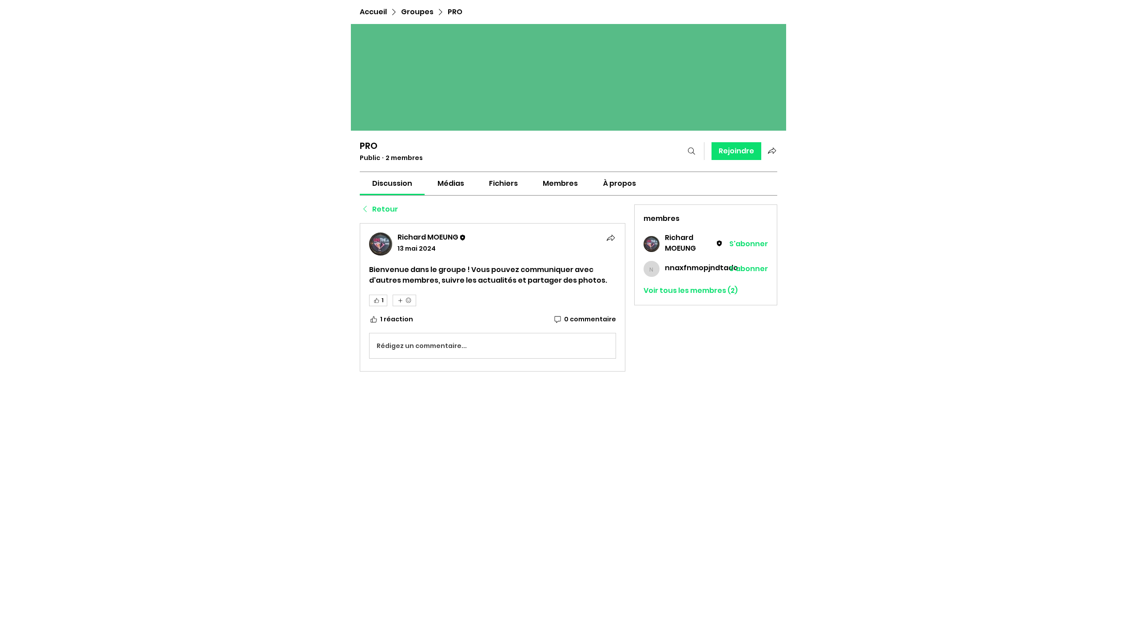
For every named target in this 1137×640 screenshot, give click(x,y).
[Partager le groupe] (772, 150)
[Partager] (610, 237)
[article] (492, 297)
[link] (392, 183)
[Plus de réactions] (404, 300)
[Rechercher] (691, 151)
